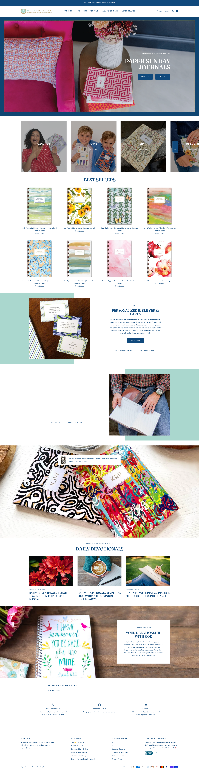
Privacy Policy (117, 759)
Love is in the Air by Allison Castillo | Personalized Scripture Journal (93, 458)
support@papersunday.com (30, 748)
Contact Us (116, 746)
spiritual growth (132, 589)
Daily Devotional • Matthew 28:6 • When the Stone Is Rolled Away (99, 596)
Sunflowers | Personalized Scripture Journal (79, 228)
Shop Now (66, 409)
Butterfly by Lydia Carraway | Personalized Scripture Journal (119, 229)
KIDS (85, 11)
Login (167, 11)
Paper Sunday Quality (79, 752)
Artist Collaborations (78, 746)
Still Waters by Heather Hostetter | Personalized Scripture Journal (39, 229)
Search (159, 11)
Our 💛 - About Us (77, 742)
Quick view (83, 461)
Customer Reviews (118, 749)
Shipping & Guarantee (120, 752)
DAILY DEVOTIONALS (109, 11)
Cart (175, 11)
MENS (77, 11)
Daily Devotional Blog (78, 756)
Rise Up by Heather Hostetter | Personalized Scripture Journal (79, 282)
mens (162, 77)
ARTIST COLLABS (128, 11)
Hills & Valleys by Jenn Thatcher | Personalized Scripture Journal (159, 229)
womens (145, 77)
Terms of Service (118, 756)
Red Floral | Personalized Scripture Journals (159, 281)
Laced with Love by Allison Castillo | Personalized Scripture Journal (39, 282)
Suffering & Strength (37, 589)
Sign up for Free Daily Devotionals (83, 759)
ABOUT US (94, 11)
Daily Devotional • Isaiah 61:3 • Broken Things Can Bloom (48, 596)
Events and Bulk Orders (79, 749)
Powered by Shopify (38, 767)
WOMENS (68, 11)
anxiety (80, 589)
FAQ (113, 742)
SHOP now (135, 340)
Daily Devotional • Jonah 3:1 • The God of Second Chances (148, 594)
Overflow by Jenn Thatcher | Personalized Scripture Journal (119, 282)
